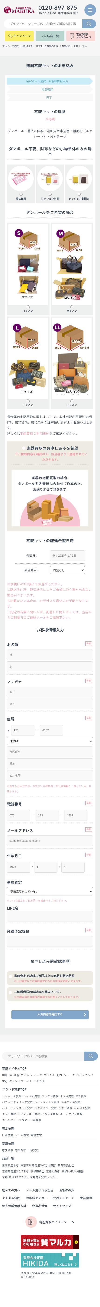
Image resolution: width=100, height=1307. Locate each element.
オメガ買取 (67, 1096)
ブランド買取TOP (14, 1089)
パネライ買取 (50, 1114)
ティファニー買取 (29, 1114)
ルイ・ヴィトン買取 (47, 1102)
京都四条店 (37, 1171)
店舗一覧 (8, 1158)
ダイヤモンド (85, 1075)
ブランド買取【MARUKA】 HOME (22, 46)
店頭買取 (7, 1150)
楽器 (16, 1075)
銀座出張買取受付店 (61, 1165)
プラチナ (49, 1075)
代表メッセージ (63, 1198)
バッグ (38, 1075)
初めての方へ (11, 1190)
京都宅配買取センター (44, 1177)
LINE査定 (7, 1135)
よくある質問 (11, 1198)
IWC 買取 (81, 1096)
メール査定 (22, 1135)
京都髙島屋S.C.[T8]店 (15, 1171)
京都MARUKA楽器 (73, 1171)
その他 (40, 1081)
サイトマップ (62, 1206)
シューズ (69, 1075)
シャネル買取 (31, 1096)
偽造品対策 (39, 1206)
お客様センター (36, 1198)
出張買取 (33, 1150)
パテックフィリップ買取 (17, 1102)
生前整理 (86, 1198)
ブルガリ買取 (50, 1096)
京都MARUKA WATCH (15, 1177)
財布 (59, 1075)
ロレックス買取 (12, 1096)
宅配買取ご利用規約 (34, 433)
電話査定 (36, 1135)
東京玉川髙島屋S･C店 (34, 1165)
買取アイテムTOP (14, 1068)
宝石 (5, 1081)
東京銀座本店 (10, 1165)
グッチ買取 (9, 1114)
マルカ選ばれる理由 (39, 1190)
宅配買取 (52, 46)
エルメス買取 (82, 1108)
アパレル (26, 1075)
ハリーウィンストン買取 (17, 1108)
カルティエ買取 (71, 1102)
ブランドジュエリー (21, 1081)
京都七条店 (53, 1171)
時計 (5, 1075)
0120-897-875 (57, 8)
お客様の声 (66, 1190)
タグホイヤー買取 (45, 1108)
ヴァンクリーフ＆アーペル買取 (21, 1120)
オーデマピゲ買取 (71, 1114)
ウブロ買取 (65, 1108)
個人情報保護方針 (14, 1206)
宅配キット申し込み (74, 46)
